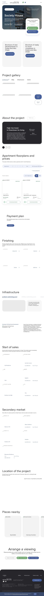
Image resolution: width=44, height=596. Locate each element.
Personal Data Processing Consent (37, 586)
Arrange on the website (10, 557)
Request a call (37, 580)
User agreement (37, 584)
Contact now (33, 24)
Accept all (35, 594)
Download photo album (38, 97)
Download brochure (10, 53)
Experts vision (36, 575)
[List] (40, 175)
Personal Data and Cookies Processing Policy (20, 594)
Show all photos (38, 102)
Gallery (19, 575)
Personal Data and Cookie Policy (37, 587)
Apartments (6, 166)
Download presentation (13, 202)
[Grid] (36, 175)
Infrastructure (27, 575)
